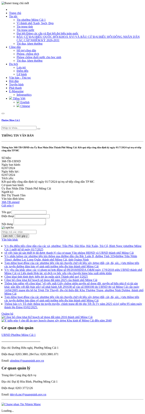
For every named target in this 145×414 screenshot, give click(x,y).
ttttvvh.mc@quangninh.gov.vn (28, 394)
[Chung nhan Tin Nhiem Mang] (21, 404)
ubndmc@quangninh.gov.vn (27, 360)
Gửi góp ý (8, 205)
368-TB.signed (10, 202)
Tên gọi (6, 212)
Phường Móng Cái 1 (11, 120)
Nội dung (7, 224)
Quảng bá (7, 313)
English (24, 102)
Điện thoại (8, 216)
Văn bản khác (10, 239)
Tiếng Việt (18, 98)
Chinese (25, 106)
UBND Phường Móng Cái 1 (19, 334)
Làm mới (8, 236)
